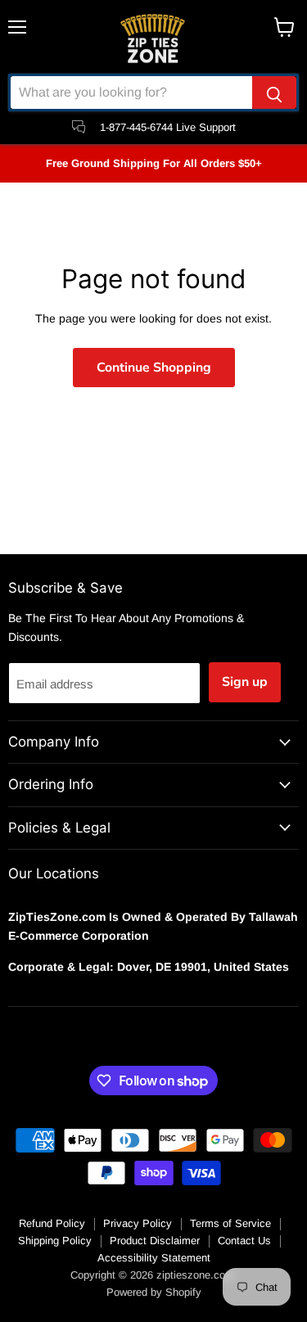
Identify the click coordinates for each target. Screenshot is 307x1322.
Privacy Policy (137, 1223)
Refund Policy (52, 1223)
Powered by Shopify (153, 1292)
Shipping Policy (55, 1240)
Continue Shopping (154, 368)
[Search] (274, 92)
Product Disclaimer (155, 1240)
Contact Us (244, 1240)
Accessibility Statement (153, 1258)
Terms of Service (230, 1223)
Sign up (245, 682)
